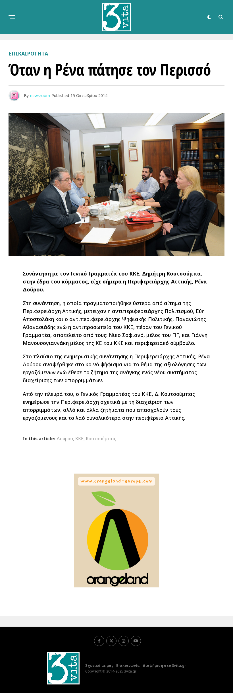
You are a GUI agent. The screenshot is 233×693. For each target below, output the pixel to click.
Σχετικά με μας (99, 665)
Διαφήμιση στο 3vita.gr (164, 665)
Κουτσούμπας (101, 438)
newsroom (40, 95)
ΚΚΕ (79, 438)
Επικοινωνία (128, 665)
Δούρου (65, 438)
